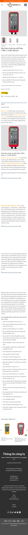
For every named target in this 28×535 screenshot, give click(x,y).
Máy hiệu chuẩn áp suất (16, 85)
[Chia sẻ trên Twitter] (5, 96)
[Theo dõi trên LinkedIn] (20, 512)
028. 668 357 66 (14, 480)
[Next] (24, 23)
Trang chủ (4, 44)
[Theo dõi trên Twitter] (15, 512)
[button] (2, 5)
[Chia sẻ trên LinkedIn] (13, 96)
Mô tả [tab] (2, 104)
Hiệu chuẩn (12, 44)
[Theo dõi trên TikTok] (13, 512)
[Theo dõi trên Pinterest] (17, 512)
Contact (14, 506)
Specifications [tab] (5, 107)
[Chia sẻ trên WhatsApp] (2, 96)
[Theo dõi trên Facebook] (8, 512)
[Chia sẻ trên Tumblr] (14, 96)
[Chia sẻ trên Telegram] (16, 96)
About (14, 504)
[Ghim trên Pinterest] (9, 96)
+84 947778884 (14, 478)
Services (14, 497)
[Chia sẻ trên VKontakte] (11, 96)
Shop (14, 495)
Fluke (9, 89)
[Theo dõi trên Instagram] (10, 512)
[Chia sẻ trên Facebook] (3, 96)
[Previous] (3, 23)
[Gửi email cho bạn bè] (7, 96)
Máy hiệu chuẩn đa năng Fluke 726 (6, 439)
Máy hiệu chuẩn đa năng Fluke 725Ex (10, 172)
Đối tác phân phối (14, 499)
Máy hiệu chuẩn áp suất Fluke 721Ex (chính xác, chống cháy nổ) (20, 440)
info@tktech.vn (14, 476)
